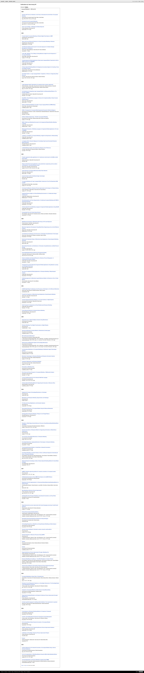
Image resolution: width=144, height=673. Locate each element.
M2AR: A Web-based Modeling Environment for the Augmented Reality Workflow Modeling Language (39, 123)
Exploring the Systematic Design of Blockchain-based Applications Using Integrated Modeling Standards (40, 240)
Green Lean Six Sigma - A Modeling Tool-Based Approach (33, 26)
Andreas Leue (49, 560)
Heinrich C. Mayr (33, 514)
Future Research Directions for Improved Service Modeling (33, 310)
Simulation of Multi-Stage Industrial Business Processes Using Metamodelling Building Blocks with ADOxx (40, 424)
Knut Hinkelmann (37, 69)
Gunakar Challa (25, 93)
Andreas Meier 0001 (36, 337)
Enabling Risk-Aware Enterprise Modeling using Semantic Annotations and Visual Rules (39, 495)
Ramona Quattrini (35, 76)
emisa (23, 439)
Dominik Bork (24, 425)
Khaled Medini (30, 513)
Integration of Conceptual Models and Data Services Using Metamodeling (36, 589)
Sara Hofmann (43, 189)
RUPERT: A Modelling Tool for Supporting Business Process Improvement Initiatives (38, 627)
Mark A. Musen (43, 235)
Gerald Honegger (36, 478)
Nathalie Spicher (30, 196)
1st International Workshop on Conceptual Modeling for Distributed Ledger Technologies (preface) (39, 350)
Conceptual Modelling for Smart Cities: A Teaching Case (33, 576)
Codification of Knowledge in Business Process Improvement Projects (35, 632)
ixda (23, 580)
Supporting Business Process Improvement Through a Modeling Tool (35, 552)
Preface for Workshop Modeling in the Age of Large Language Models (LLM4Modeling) (38, 104)
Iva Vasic (23, 76)
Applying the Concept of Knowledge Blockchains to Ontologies (34, 392)
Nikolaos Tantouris (52, 577)
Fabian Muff (34, 93)
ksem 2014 (24, 624)
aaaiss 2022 (24, 268)
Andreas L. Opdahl (25, 561)
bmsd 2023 (24, 204)
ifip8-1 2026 (24, 38)
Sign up (142, 1)
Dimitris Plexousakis (35, 87)
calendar (10, 1)
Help (12, 671)
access (23, 249)
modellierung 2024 (25, 107)
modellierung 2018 (25, 450)
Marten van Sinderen (45, 118)
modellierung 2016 (25, 544)
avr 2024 (23, 150)
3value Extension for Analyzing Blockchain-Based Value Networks (34, 170)
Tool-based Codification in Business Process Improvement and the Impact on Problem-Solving (40, 188)
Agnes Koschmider (31, 368)
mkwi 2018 (24, 464)
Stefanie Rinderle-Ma (36, 357)
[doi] (35, 18)
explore (6, 1)
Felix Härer (30, 111)
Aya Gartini (30, 93)
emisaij (23, 57)
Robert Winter (39, 456)
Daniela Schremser (31, 650)
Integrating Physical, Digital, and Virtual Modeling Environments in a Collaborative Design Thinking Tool (39, 194)
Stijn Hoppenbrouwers (37, 455)
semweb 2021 (24, 291)
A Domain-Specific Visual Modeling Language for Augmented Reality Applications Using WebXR (40, 206)
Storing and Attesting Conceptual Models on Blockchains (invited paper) (36, 330)
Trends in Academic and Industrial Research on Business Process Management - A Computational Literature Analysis (38, 259)
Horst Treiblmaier (43, 49)
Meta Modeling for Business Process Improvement (31, 490)
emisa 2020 (24, 405)
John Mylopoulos (29, 87)
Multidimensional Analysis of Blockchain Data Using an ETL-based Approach (37, 221)
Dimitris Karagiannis (48, 85)
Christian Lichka (38, 591)
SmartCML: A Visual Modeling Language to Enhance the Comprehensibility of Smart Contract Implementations (40, 98)
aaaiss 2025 (24, 64)
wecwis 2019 (24, 411)
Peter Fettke (36, 17)
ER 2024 (23, 95)
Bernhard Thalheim (44, 542)
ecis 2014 (23, 635)
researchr (2, 1)
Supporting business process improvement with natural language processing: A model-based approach (40, 506)
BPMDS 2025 (24, 44)
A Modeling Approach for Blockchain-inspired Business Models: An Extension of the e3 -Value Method (40, 279)
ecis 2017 (23, 498)
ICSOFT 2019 (24, 400)
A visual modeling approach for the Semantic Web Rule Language (34, 377)
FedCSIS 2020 (24, 327)
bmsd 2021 (24, 302)
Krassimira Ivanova (37, 213)
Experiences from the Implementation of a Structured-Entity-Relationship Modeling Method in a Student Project (40, 483)
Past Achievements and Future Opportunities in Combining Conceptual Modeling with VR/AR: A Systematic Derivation (40, 201)
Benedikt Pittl (24, 378)
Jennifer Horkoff (31, 17)
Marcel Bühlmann (30, 49)
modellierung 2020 (25, 333)
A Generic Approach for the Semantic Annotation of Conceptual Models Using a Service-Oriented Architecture (39, 648)
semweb (23, 380)
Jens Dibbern (36, 280)
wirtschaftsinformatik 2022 (26, 224)
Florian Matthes (50, 455)
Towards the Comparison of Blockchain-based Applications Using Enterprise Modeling (38, 294)
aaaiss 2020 (24, 322)
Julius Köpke (41, 17)
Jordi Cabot (30, 118)
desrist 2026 (24, 29)
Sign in (140, 1)
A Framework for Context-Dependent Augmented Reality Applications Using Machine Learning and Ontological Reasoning (40, 265)
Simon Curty (24, 49)
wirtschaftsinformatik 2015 (26, 599)
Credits (9, 671)
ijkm (22, 651)
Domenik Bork (24, 612)
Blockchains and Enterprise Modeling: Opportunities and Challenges (35, 397)
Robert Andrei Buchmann (36, 603)
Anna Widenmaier (25, 463)
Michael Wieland (25, 384)
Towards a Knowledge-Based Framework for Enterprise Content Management (37, 616)
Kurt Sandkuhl (24, 455)
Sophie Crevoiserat (25, 159)
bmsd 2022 (24, 236)
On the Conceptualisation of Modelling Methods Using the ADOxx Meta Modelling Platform (39, 654)
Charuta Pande (24, 69)
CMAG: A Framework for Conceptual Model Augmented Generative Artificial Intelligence (39, 110)
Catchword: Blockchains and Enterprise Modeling (31, 361)
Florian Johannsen (25, 28)
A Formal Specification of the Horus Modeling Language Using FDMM (35, 659)
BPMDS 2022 (24, 231)
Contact (5, 671)
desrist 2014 (24, 630)
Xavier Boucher (24, 513)
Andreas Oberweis (37, 542)
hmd (23, 255)
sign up (26, 665)
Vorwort (23, 541)
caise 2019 (24, 416)
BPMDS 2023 (24, 197)
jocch (23, 77)
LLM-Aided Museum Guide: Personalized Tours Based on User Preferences (36, 147)
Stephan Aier (32, 639)
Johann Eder (31, 85)
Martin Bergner (24, 507)
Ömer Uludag (34, 456)
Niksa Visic (24, 603)
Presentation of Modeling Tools (28, 366)
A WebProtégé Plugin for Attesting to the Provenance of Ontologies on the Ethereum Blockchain (40, 288)
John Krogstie (44, 455)
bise (23, 18)
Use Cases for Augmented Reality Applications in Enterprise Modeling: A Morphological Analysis (39, 272)
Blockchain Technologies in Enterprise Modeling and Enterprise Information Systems (38, 356)
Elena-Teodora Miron (44, 577)
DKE (23, 88)
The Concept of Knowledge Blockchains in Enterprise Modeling (34, 436)
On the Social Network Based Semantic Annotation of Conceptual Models (36, 622)
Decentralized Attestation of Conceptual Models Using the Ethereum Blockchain (37, 408)
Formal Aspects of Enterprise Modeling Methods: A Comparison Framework (36, 611)
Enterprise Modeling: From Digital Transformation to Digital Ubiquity (35, 325)
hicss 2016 (24, 526)
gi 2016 (23, 509)
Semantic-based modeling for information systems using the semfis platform (37, 529)
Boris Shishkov (24, 213)
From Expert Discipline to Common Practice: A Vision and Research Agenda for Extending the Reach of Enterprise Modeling (40, 453)
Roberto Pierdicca (41, 76)
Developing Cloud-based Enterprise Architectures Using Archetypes (35, 518)
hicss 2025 (24, 50)
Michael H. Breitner (44, 585)
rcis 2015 (23, 604)
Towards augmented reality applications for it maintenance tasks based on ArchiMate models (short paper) (40, 158)
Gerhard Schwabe (28, 456)
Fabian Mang (31, 189)
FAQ (24, 671)
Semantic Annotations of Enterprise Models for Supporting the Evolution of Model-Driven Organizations (39, 430)
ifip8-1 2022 (24, 243)
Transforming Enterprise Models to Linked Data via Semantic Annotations (36, 447)
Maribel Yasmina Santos (44, 87)
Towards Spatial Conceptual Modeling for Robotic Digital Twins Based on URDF (37, 36)
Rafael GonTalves (36, 290)
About (2, 671)
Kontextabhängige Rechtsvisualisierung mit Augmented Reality (34, 252)
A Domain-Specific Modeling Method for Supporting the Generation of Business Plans (38, 382)
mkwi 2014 (24, 640)
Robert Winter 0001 (44, 639)
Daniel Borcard (24, 37)
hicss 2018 (24, 444)
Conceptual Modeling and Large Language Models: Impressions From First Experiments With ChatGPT (40, 182)
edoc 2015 (24, 592)
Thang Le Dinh (24, 585)
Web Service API (17, 671)
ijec (22, 587)
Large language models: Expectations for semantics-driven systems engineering (37, 84)
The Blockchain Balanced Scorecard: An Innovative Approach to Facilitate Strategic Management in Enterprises (38, 47)
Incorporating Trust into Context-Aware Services (31, 212)
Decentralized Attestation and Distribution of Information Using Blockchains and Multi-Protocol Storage (40, 246)
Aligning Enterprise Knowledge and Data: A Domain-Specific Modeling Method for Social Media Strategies (40, 461)
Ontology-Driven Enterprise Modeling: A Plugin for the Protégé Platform (35, 413)
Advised (26, 7)
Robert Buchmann (25, 85)
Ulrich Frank (42, 85)
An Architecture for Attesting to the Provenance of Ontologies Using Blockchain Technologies (40, 233)
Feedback (28, 671)
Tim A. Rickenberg (31, 585)
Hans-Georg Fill (25, 17)
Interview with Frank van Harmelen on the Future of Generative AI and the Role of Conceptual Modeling (40, 15)
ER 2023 (23, 209)
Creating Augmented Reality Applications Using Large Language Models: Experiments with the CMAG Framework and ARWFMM (40, 61)
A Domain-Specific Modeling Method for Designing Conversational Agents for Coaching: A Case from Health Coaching (40, 68)
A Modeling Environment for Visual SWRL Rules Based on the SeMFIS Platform (37, 476)
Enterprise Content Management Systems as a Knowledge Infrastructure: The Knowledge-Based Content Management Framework (40, 584)
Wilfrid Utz (42, 425)
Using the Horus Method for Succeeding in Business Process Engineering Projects (38, 565)
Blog (22, 671)
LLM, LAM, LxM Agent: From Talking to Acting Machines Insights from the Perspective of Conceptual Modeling (39, 54)
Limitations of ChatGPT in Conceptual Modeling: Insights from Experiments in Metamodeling (40, 135)
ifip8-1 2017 (24, 487)
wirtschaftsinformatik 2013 (26, 662)
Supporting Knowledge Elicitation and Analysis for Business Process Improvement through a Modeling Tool (40, 596)
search (14, 1)
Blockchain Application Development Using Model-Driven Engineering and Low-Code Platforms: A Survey (40, 228)
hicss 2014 (24, 619)
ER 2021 (23, 307)
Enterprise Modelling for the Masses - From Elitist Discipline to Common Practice (37, 558)
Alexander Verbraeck (52, 213)
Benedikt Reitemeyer (45, 111)
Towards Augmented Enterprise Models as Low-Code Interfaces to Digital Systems (38, 299)
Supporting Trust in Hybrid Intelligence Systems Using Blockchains (35, 319)
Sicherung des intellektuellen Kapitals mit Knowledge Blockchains (35, 342)
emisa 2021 (24, 313)
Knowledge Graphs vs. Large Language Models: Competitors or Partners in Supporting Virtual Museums (40, 74)
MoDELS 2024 (24, 126)
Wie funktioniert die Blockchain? (28, 335)
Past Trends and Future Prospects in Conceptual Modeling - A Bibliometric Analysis (38, 372)
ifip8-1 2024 (24, 173)
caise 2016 (24, 521)
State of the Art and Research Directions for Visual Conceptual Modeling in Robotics (38, 41)
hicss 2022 (24, 262)
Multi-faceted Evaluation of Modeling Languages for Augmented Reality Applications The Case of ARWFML (40, 129)
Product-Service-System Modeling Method (30, 511)
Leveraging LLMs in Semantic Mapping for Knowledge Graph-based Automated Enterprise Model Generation (39, 142)
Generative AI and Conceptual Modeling (29, 21)
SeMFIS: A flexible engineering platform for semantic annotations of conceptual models (39, 471)
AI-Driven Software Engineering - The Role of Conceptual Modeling (35, 116)
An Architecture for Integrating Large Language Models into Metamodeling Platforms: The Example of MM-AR (39, 92)
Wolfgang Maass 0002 (37, 118)
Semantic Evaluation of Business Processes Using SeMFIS (33, 534)
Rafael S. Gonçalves (36, 235)
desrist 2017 (24, 479)
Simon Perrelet (24, 280)
